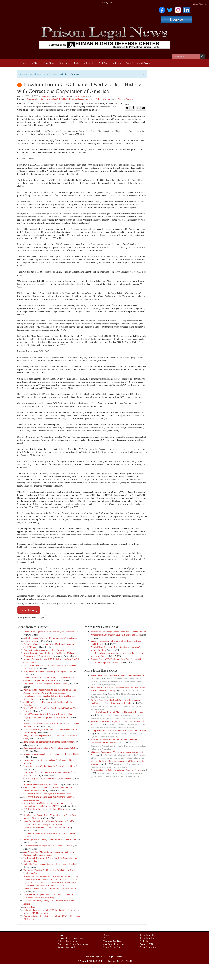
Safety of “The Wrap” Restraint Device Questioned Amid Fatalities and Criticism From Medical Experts (115, 701)
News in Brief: (29, 906)
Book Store (103, 63)
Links (76, 63)
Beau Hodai (45, 96)
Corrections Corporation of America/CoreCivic (43, 99)
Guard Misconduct (115, 681)
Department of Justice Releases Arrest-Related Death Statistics (50, 747)
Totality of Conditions (129, 733)
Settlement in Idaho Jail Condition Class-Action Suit (46, 827)
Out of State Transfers (122, 764)
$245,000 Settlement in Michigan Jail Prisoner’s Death (47, 793)
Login (193, 4)
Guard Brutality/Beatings (112, 718)
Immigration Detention (116, 758)
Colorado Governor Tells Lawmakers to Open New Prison (116, 770)
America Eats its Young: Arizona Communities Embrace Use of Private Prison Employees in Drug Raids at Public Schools (118, 633)
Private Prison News (148, 947)
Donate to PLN (146, 944)
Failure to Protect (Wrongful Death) (103, 685)
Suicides (110, 697)
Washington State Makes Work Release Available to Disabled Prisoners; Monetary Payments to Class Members (49, 691)
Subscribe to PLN (147, 934)
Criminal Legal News (67, 941)
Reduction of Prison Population (127, 776)
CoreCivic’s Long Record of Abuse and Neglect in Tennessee (117, 712)
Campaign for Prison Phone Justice (73, 944)
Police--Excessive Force (133, 706)
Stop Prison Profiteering (113, 944)
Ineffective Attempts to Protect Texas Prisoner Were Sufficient (50, 637)
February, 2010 (79, 96)
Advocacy (94, 758)
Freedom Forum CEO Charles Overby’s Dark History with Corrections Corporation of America (48, 679)
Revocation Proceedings (106, 776)
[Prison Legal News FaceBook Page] (162, 9)
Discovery (111, 694)
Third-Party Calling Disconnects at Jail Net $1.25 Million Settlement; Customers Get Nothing (48, 896)
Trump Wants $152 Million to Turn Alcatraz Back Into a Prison (118, 730)
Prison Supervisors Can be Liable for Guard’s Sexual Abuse (49, 766)
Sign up (202, 4)
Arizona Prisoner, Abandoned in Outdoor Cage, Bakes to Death (50, 753)
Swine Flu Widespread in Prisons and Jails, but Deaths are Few (50, 631)
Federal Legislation (103, 99)
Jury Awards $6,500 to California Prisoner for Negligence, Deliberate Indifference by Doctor (48, 853)
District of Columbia (125, 99)
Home (24, 63)
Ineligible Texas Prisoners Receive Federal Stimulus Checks (49, 864)
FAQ (105, 937)
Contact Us (108, 934)
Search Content (144, 63)
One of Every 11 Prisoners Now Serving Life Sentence (47, 778)
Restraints (120, 706)
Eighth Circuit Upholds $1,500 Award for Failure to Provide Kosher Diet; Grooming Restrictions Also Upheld (49, 884)
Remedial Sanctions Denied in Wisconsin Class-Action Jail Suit (50, 888)
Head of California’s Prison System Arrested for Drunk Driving (50, 876)
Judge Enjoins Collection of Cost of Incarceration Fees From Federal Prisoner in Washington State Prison (49, 823)
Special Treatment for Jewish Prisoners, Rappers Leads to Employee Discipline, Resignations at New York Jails (48, 716)
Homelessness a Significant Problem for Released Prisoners (48, 741)
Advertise (117, 63)
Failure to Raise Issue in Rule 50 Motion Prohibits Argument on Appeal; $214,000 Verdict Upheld (51, 911)
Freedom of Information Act (79, 99)
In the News (49, 63)
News (93, 99)
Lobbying (64, 99)
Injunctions (103, 758)
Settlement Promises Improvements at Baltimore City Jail (48, 845)
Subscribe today (72, 74)
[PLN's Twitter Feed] (170, 9)
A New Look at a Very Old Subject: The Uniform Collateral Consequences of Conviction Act (49, 655)
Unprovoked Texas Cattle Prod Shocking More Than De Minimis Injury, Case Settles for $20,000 (47, 804)
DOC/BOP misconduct (108, 727)
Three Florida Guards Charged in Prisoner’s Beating (46, 683)
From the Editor (30, 640)
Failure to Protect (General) (132, 681)
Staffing (143, 746)
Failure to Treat (110, 706)
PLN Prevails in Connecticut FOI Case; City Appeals (46, 808)
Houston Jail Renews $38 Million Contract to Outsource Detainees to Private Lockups (115, 741)
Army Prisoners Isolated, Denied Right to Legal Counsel (47, 671)
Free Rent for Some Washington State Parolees (43, 650)
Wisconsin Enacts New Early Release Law (41, 784)
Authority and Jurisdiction (135, 758)
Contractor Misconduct (99, 681)
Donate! (129, 63)
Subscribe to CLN (147, 937)
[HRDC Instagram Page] (177, 9)
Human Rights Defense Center (71, 937)
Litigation (63, 63)
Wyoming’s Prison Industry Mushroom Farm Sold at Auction (49, 839)
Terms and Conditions (112, 941)
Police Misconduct (97, 706)
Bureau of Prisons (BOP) (109, 736)
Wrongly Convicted (66, 947)
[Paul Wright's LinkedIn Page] (186, 9)
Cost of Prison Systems (111, 733)
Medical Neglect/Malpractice (126, 694)
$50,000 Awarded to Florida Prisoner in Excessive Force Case (50, 879)
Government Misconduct (126, 727)
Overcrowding (134, 746)
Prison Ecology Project (113, 947)
